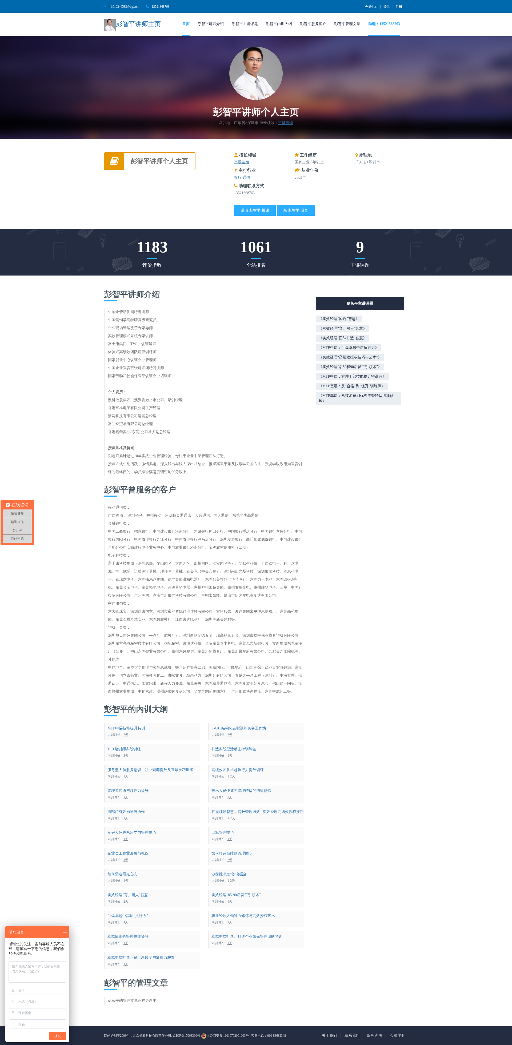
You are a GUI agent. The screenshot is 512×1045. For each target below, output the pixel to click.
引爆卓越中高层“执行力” (127, 916)
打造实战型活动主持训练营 (233, 749)
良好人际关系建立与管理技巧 (131, 833)
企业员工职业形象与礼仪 (128, 853)
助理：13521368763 (384, 24)
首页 (186, 24)
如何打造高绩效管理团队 (232, 853)
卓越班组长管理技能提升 (128, 937)
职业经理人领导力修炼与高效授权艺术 (243, 916)
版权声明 (374, 1036)
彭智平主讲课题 (245, 24)
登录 (386, 7)
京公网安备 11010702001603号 (227, 1036)
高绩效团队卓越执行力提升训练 (237, 770)
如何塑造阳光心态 (122, 874)
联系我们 (352, 1036)
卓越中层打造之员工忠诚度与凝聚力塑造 (141, 958)
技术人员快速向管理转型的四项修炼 (241, 791)
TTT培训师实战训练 (124, 749)
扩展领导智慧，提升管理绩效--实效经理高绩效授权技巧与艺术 (262, 812)
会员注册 (397, 1036)
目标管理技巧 (222, 833)
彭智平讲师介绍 (211, 24)
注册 (399, 7)
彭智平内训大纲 (279, 24)
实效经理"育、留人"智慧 (127, 895)
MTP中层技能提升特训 (126, 728)
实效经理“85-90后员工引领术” (236, 895)
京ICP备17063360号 (186, 1036)
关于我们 (329, 1036)
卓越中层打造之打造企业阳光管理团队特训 (246, 937)
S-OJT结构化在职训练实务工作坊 (238, 728)
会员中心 (371, 7)
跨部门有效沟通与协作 (126, 812)
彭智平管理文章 (347, 24)
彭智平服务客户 (313, 24)
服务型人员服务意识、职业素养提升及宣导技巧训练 (150, 770)
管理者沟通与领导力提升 (128, 791)
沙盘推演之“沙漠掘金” (229, 874)
